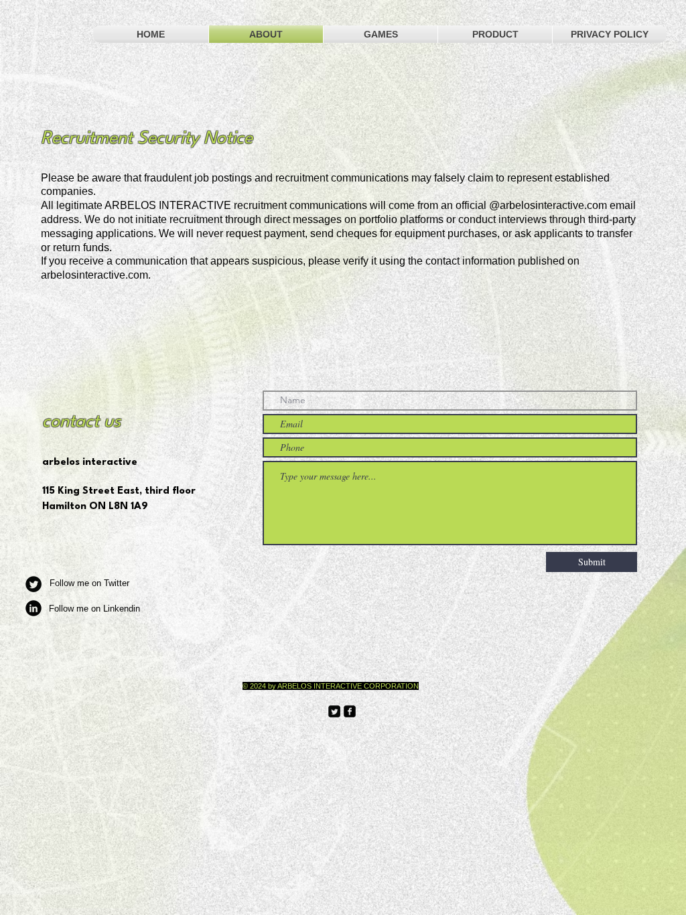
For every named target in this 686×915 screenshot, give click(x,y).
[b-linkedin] (33, 608)
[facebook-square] (350, 711)
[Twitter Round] (33, 584)
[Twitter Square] (334, 711)
